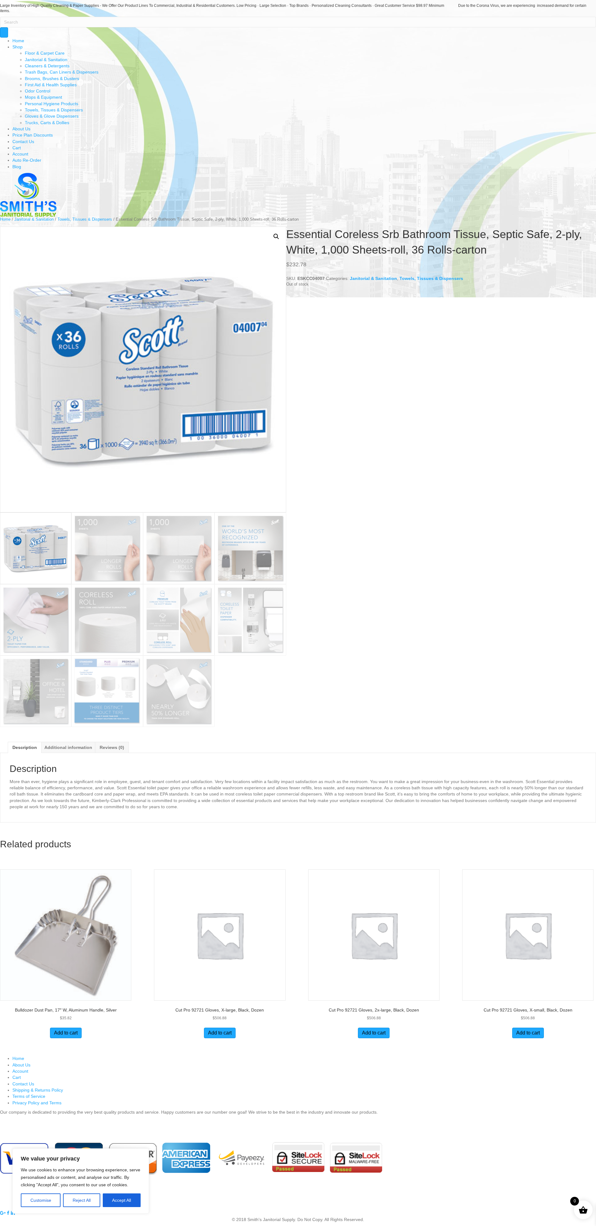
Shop (17, 46)
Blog (16, 166)
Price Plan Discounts (32, 135)
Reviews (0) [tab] (112, 747)
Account (20, 153)
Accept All (121, 1200)
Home (18, 40)
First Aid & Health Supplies (51, 84)
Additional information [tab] (68, 747)
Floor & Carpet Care (45, 53)
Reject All (82, 1200)
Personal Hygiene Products (51, 103)
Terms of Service (28, 1096)
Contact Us (23, 141)
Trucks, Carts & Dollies (47, 122)
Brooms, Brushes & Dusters (52, 78)
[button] (276, 236)
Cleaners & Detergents (47, 65)
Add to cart (66, 1032)
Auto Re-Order (26, 160)
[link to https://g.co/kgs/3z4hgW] (3, 1213)
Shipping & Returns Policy (37, 1090)
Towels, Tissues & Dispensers (54, 109)
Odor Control (37, 90)
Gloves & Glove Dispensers (52, 116)
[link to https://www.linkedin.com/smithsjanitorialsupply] (13, 1213)
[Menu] (4, 32)
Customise (40, 1200)
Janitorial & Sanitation (46, 59)
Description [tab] (24, 747)
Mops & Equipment (43, 97)
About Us (21, 128)
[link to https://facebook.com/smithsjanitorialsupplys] (9, 1213)
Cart (16, 147)
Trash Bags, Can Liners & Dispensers (61, 72)
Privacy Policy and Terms (36, 1102)
